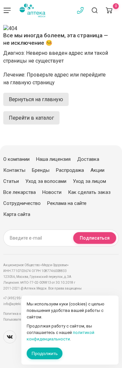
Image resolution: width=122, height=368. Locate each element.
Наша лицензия (53, 159)
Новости (51, 192)
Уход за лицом (89, 181)
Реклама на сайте (67, 203)
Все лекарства (19, 192)
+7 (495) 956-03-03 (17, 298)
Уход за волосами (45, 181)
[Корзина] (109, 10)
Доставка (88, 159)
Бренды (40, 170)
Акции (97, 170)
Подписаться (95, 238)
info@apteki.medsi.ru (19, 304)
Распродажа (70, 170)
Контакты (14, 170)
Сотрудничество (22, 203)
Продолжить (45, 353)
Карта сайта (16, 214)
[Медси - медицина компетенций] (32, 10)
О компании (16, 159)
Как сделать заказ (89, 192)
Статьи (11, 181)
